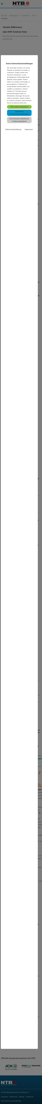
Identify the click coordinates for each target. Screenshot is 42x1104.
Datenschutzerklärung (13, 129)
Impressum (29, 129)
